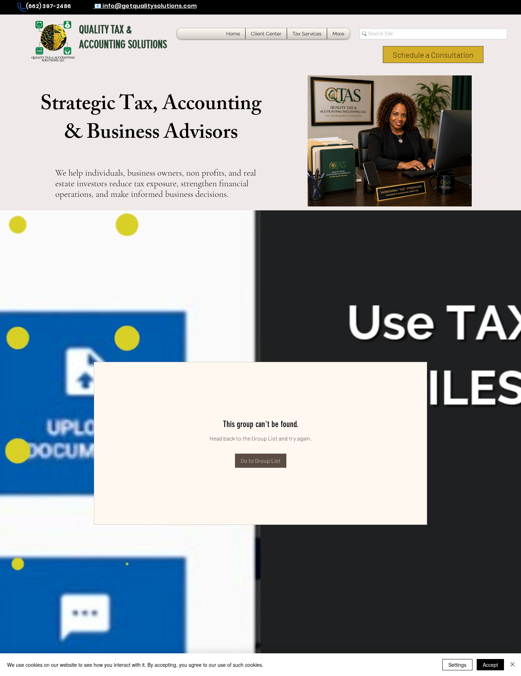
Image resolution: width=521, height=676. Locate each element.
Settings (457, 664)
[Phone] (21, 7)
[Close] (512, 664)
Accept (490, 664)
